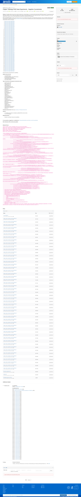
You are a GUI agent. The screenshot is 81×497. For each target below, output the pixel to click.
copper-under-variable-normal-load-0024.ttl (9, 349)
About (4, 486)
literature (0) (13, 470)
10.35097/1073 (17, 427)
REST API (33, 486)
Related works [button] (6, 385)
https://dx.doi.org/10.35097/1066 (9, 42)
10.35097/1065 (17, 419)
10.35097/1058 (17, 413)
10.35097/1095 (17, 452)
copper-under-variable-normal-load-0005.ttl (9, 328)
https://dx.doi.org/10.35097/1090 (9, 61)
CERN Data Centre (9, 496)
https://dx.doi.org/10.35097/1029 (9, 22)
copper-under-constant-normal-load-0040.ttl (9, 310)
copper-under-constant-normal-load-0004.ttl (9, 227)
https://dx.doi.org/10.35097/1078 (9, 52)
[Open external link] (49, 463)
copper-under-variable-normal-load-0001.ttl (9, 316)
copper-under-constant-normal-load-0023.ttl (9, 279)
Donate (43, 487)
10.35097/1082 (17, 437)
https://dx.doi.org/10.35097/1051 (9, 32)
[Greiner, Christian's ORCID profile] (34, 11)
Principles (4, 489)
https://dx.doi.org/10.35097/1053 (9, 34)
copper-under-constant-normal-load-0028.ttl (9, 294)
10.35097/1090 (17, 446)
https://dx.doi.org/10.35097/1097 (9, 68)
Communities (29, 1)
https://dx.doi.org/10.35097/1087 (9, 58)
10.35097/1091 (17, 447)
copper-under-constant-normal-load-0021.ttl (9, 273)
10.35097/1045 (17, 403)
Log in (70, 1)
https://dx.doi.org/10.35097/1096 (9, 67)
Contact (4, 492)
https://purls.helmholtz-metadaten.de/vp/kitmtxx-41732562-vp (23, 390)
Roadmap (4, 491)
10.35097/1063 (17, 418)
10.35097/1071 (17, 424)
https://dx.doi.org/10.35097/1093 (9, 64)
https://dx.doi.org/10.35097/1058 (9, 37)
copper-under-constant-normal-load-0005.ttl (9, 230)
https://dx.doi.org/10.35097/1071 (9, 45)
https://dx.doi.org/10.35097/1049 (9, 31)
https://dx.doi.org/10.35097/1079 (9, 53)
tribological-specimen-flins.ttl (7, 377)
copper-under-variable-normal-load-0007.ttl (9, 334)
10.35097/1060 (17, 415)
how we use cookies (20, 495)
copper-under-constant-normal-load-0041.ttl (9, 313)
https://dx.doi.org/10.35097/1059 (9, 38)
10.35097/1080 (17, 436)
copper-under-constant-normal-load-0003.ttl (9, 224)
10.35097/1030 (17, 394)
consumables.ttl (5, 215)
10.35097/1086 (17, 441)
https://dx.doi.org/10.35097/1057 (9, 36)
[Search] (25, 2)
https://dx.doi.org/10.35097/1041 (9, 27)
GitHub (43, 486)
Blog (13, 486)
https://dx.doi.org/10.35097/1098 (9, 69)
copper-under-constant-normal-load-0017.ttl (9, 267)
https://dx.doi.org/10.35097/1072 (9, 46)
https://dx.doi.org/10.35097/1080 (9, 54)
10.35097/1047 (17, 404)
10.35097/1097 (17, 455)
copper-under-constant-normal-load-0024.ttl (9, 282)
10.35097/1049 (17, 405)
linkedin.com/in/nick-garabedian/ (33, 120)
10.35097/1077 (17, 432)
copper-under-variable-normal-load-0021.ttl (9, 340)
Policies (4, 487)
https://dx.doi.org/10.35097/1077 (9, 51)
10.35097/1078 (17, 433)
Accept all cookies (63, 495)
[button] (67, 57)
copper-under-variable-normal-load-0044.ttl (9, 368)
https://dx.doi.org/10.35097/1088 (9, 59)
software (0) (23, 470)
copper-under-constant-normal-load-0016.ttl (9, 264)
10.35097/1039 (17, 399)
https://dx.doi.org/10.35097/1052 (9, 33)
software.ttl (5, 374)
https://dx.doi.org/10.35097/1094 (9, 65)
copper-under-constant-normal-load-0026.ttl (9, 288)
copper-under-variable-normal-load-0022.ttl (9, 343)
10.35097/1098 (17, 456)
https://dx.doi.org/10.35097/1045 (9, 29)
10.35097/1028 (17, 391)
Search (51, 470)
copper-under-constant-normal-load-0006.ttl (9, 233)
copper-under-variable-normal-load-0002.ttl (9, 319)
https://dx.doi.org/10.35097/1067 (9, 43)
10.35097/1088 (17, 443)
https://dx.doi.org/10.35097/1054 (9, 35)
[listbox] (62, 65)
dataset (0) (18, 470)
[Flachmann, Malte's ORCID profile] (9, 11)
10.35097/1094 (17, 451)
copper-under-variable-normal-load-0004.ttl (9, 325)
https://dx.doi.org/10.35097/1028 (9, 21)
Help (22, 486)
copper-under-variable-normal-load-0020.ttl (9, 337)
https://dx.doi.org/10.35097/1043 (9, 28)
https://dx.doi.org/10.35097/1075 (9, 49)
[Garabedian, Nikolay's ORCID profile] (42, 11)
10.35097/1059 (17, 414)
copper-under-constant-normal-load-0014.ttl (9, 258)
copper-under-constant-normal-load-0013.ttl (9, 255)
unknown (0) (29, 470)
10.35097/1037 (17, 396)
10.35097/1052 (17, 408)
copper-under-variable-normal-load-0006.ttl (9, 331)
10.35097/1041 (17, 400)
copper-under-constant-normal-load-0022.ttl (9, 276)
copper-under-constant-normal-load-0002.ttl (9, 221)
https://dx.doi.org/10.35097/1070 (9, 44)
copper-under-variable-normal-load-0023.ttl (9, 346)
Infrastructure (5, 488)
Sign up (75, 1)
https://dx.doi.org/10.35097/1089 (9, 60)
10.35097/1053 (17, 409)
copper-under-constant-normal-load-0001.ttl (9, 218)
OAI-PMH (33, 487)
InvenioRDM (15, 496)
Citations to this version (14, 471)
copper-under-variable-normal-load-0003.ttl (9, 322)
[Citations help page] (6, 467)
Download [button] (51, 231)
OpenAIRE (60, 27)
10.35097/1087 (17, 442)
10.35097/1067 (17, 422)
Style (57, 65)
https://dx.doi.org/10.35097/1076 (9, 50)
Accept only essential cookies (72, 495)
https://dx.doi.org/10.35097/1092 (9, 63)
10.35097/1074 (17, 428)
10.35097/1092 (17, 448)
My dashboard (34, 1)
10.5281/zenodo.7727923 (19, 386)
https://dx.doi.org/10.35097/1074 (9, 48)
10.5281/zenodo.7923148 (18, 389)
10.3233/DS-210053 (19, 18)
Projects (4, 490)
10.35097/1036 (17, 395)
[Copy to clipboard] (76, 41)
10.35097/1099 (17, 457)
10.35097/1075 (17, 429)
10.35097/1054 (17, 410)
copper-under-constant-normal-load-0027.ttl (9, 291)
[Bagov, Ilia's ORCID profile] (27, 11)
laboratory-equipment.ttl (6, 371)
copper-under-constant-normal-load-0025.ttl (9, 285)
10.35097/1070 (17, 423)
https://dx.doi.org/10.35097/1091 (9, 62)
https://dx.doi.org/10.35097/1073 (9, 47)
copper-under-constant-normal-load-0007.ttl (9, 236)
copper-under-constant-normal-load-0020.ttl (9, 270)
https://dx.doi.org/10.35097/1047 (9, 30)
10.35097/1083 (17, 438)
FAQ (22, 487)
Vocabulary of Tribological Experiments (21, 109)
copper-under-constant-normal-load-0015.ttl (9, 261)
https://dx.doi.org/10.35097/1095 (9, 66)
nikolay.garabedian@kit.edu (23, 120)
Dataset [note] (49, 7)
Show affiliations (51, 11)
